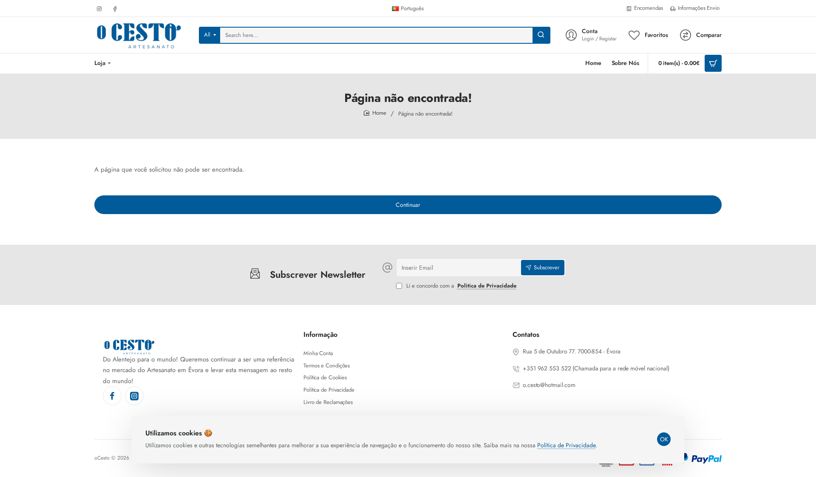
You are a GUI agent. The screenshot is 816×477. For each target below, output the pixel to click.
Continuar (408, 204)
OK (664, 439)
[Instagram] (134, 396)
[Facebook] (112, 396)
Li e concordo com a (460, 286)
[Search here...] (541, 35)
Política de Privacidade (566, 445)
